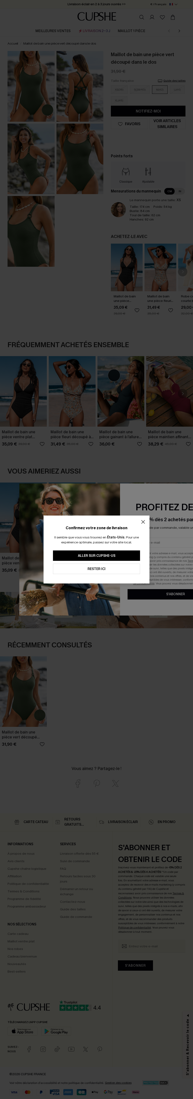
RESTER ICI (96, 569)
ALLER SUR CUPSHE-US (96, 556)
